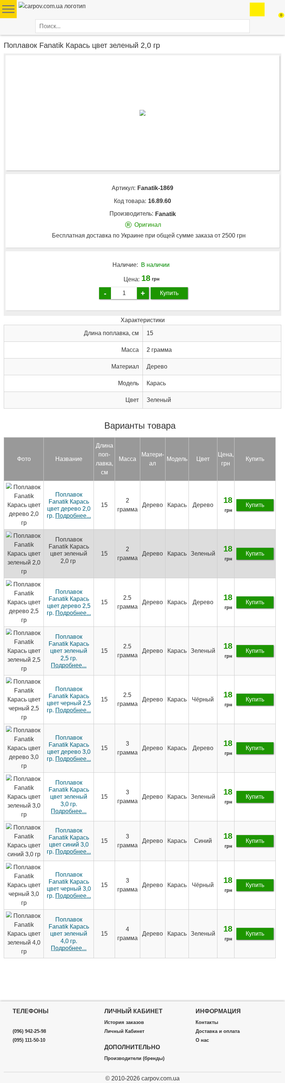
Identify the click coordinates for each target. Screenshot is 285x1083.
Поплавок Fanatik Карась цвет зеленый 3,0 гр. (69, 796)
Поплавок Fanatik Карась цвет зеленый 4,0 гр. (69, 933)
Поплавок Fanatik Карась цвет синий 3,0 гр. (69, 841)
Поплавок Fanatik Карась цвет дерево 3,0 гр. (69, 748)
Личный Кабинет (124, 1031)
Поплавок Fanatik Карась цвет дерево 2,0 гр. (69, 505)
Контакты (207, 1022)
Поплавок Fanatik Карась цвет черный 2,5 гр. (69, 700)
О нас (202, 1040)
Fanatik (165, 214)
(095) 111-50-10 (29, 1040)
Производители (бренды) (134, 1058)
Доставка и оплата (218, 1031)
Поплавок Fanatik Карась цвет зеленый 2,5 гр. (69, 651)
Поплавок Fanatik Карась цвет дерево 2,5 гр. (69, 602)
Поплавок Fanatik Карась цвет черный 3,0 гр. (69, 885)
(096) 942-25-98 (29, 1031)
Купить (169, 293)
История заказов (124, 1022)
